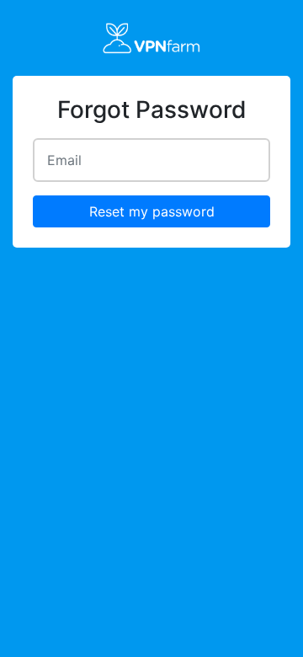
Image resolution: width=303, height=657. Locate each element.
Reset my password (152, 211)
